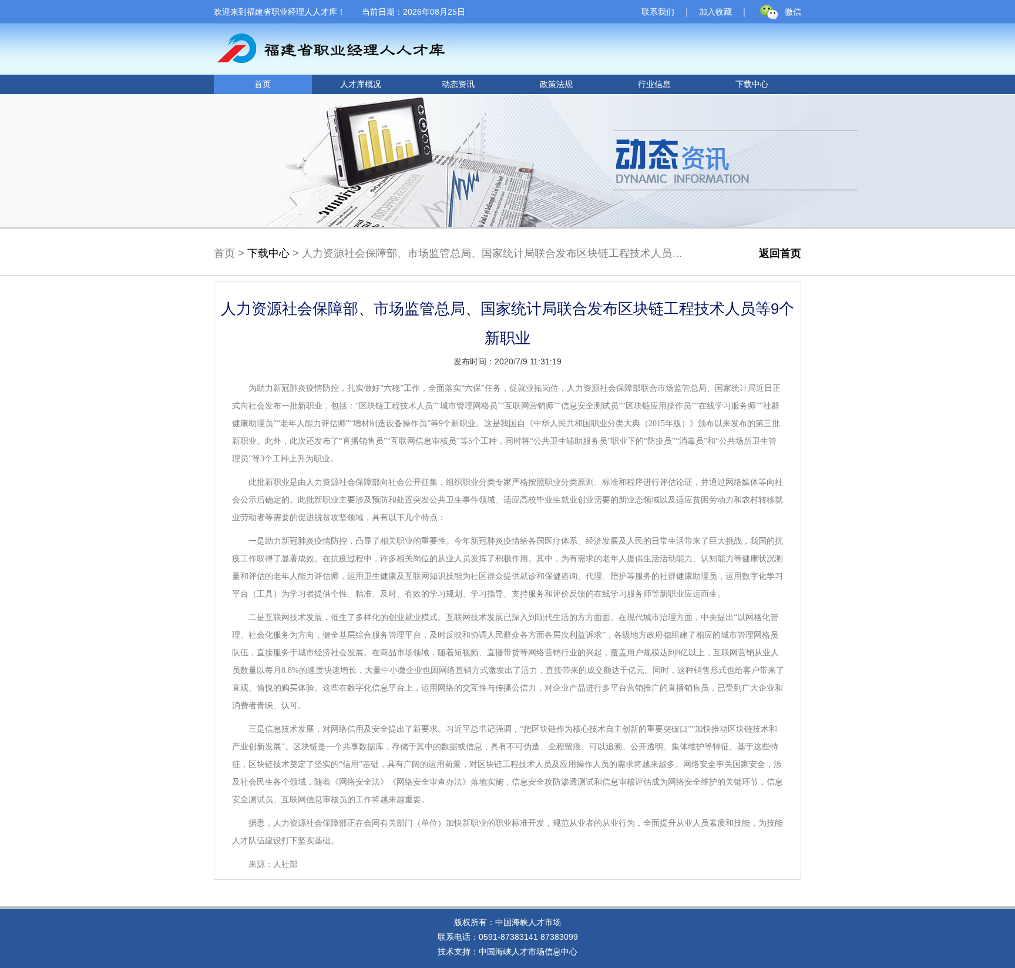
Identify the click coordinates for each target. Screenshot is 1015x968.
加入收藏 (715, 11)
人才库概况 (360, 84)
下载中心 (751, 84)
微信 (793, 11)
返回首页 (780, 253)
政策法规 (556, 84)
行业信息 (654, 84)
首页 (262, 84)
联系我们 (657, 11)
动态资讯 (458, 84)
